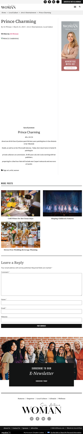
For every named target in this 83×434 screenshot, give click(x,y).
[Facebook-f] (49, 1)
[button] (75, 7)
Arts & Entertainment (28, 12)
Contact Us (16, 428)
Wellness (61, 399)
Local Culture (13, 12)
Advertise (34, 428)
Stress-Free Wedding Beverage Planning (20, 250)
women (16, 170)
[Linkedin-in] (53, 1)
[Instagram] (45, 1)
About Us (7, 428)
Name (3, 299)
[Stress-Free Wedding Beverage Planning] (20, 235)
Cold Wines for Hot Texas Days (20, 218)
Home (4, 12)
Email (3, 308)
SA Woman (14, 34)
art (8, 170)
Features (21, 399)
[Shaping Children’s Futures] (62, 203)
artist (11, 170)
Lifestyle (52, 399)
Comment (5, 272)
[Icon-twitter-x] (57, 1)
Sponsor (25, 428)
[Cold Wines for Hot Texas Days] (20, 203)
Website (4, 317)
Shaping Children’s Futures (62, 218)
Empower (30, 399)
